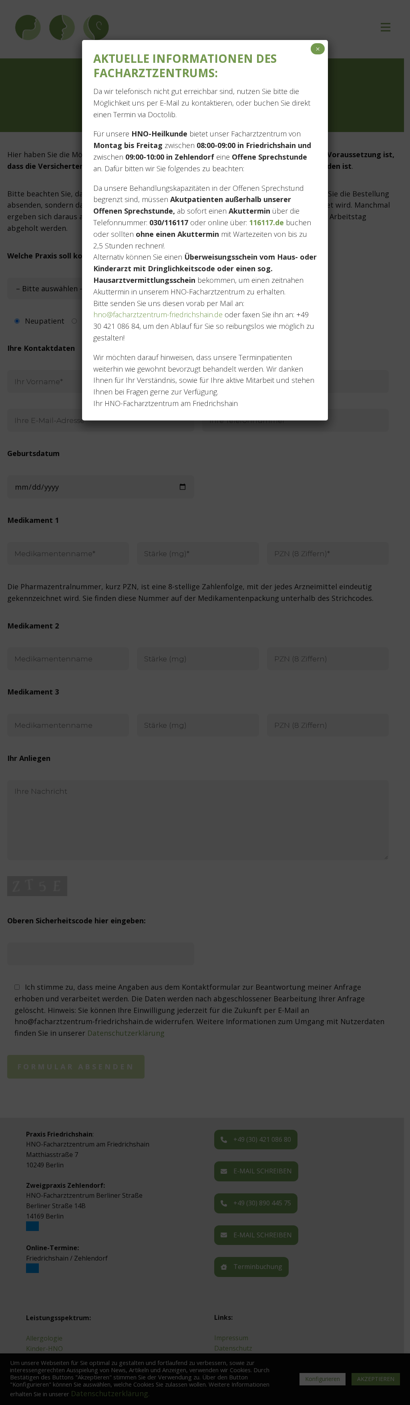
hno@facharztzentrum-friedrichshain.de (158, 314)
